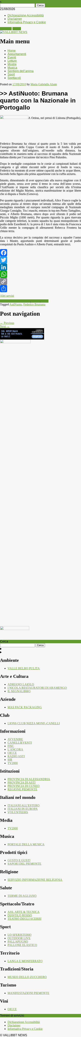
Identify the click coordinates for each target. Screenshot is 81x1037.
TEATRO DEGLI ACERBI (24, 918)
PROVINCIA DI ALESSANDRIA (29, 779)
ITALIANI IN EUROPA (23, 808)
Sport (11, 74)
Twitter (16, 28)
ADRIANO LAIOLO (21, 684)
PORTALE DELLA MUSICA (26, 844)
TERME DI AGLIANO (22, 895)
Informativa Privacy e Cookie (27, 22)
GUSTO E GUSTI (19, 860)
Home (12, 50)
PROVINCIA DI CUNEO (24, 786)
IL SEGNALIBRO (19, 691)
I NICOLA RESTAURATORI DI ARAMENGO (37, 687)
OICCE (12, 752)
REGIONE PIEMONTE (22, 789)
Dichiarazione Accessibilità (26, 15)
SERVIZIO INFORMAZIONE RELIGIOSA (35, 879)
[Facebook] (40, 252)
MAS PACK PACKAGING (25, 707)
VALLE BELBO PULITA (24, 668)
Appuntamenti (17, 54)
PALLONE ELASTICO (22, 945)
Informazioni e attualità (15, 301)
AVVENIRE (15, 739)
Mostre (12, 64)
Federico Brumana (34, 304)
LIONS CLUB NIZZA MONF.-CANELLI (34, 723)
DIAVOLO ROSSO (20, 915)
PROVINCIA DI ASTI (21, 782)
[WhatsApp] (40, 274)
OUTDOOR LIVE (19, 938)
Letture (12, 60)
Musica (12, 67)
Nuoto (36, 301)
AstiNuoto (15, 304)
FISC (11, 746)
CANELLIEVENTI (20, 742)
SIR (10, 759)
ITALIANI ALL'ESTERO (24, 805)
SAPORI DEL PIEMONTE (24, 863)
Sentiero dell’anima (21, 71)
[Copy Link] (40, 281)
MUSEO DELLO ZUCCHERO (27, 977)
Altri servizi (7, 295)
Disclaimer (15, 18)
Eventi (12, 57)
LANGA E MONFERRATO (25, 961)
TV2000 (13, 763)
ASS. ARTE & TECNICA (24, 911)
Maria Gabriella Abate (44, 84)
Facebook (6, 28)
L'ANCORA (15, 749)
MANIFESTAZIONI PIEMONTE (28, 993)
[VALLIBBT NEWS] (13, 32)
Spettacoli (14, 77)
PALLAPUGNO (18, 941)
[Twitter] (40, 259)
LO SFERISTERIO (19, 934)
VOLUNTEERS (18, 812)
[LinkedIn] (40, 267)
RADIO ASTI (16, 756)
